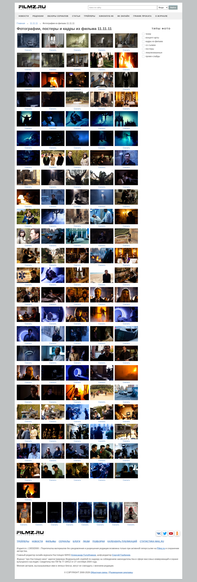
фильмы (51, 541)
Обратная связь (99, 572)
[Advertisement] (162, 104)
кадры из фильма (154, 41)
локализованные (154, 52)
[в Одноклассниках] (177, 533)
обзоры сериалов (57, 16)
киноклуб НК (106, 16)
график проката (142, 16)
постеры (150, 49)
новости (24, 16)
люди (86, 541)
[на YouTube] (171, 533)
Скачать (28, 50)
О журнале (161, 16)
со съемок (151, 45)
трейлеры (89, 16)
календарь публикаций (122, 541)
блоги (76, 541)
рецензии (38, 16)
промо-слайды (153, 56)
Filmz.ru (161, 548)
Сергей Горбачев (121, 555)
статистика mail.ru (152, 541)
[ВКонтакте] (158, 533)
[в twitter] (164, 533)
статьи (76, 16)
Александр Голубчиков (83, 555)
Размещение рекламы (121, 572)
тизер (148, 34)
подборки (98, 541)
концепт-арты (152, 38)
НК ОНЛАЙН (123, 16)
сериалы (64, 541)
